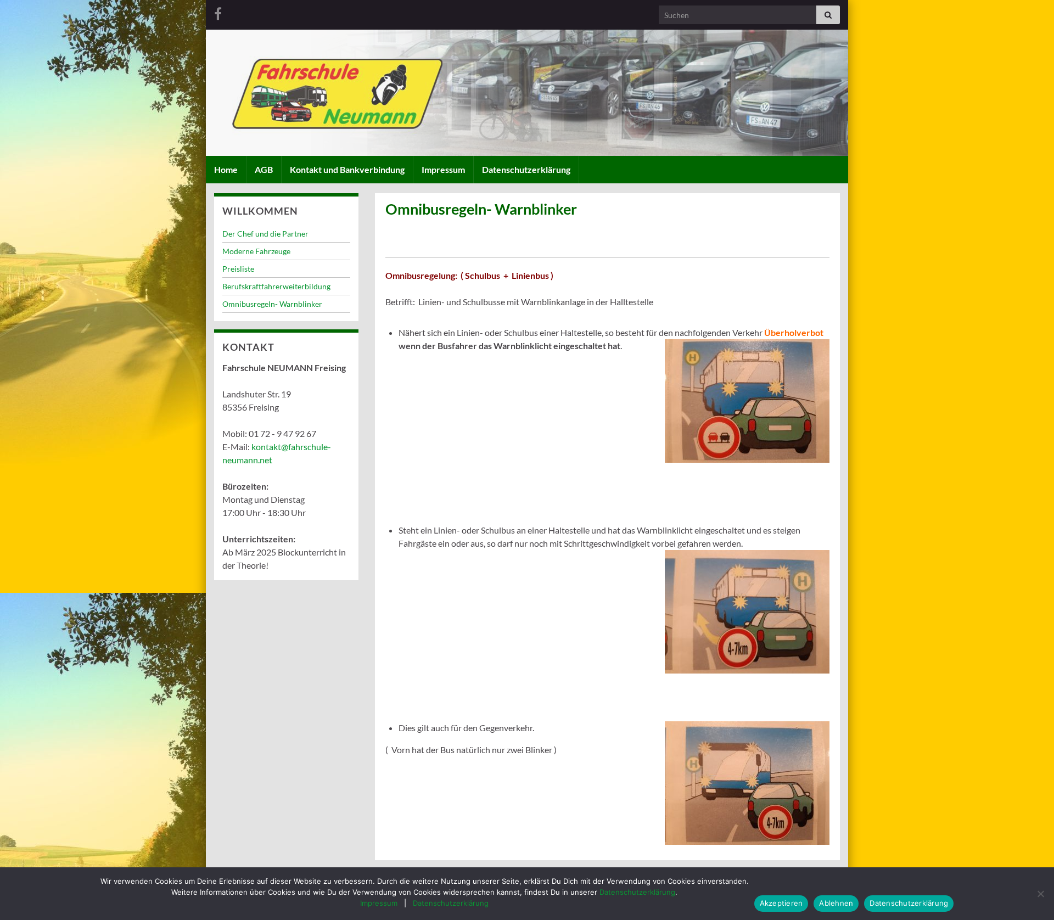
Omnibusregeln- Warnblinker (272, 303)
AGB (264, 169)
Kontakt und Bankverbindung (347, 169)
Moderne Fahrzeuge (256, 251)
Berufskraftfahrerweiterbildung (276, 286)
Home (226, 169)
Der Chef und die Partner (265, 233)
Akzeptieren (781, 903)
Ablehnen (836, 903)
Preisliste (238, 268)
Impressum (443, 169)
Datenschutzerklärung (526, 169)
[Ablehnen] (1040, 893)
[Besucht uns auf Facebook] (218, 12)
